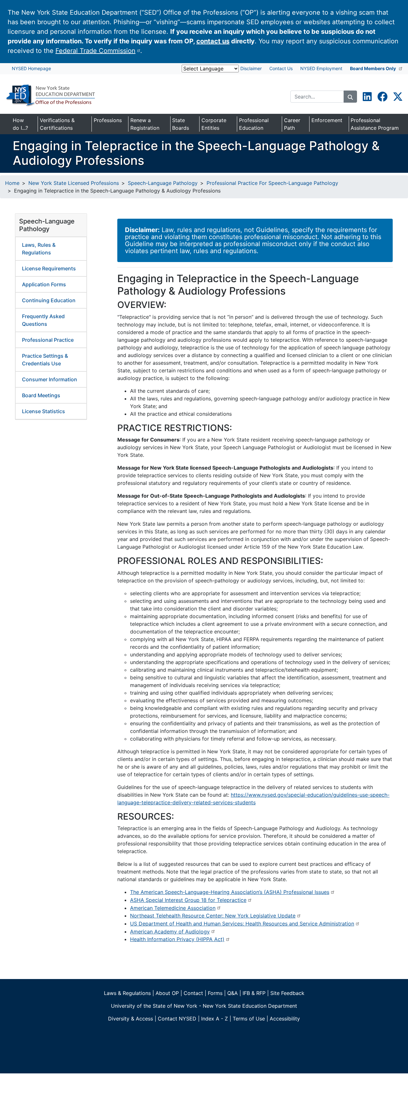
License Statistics (43, 411)
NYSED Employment (321, 68)
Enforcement (326, 120)
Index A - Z (214, 1018)
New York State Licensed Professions (73, 183)
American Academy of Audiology (170, 931)
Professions (108, 120)
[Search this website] (350, 97)
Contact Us (281, 68)
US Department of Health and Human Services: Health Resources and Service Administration (242, 923)
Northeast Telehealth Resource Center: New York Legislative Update (212, 915)
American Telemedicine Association (172, 908)
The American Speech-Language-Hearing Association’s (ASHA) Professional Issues (229, 892)
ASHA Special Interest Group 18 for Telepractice (188, 900)
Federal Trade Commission (95, 51)
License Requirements (49, 268)
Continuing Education (49, 300)
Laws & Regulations (127, 993)
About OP (167, 993)
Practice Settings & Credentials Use (45, 360)
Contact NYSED (177, 1018)
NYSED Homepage (31, 68)
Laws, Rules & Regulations (38, 249)
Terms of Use (249, 1018)
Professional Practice (48, 340)
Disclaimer (251, 68)
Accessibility (285, 1018)
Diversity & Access (130, 1018)
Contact (193, 993)
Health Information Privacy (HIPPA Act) (177, 939)
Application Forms (44, 284)
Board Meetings (41, 395)
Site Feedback (287, 993)
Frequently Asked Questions (43, 320)
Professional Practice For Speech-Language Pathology (272, 183)
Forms (215, 993)
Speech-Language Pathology (163, 183)
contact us (212, 41)
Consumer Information (49, 379)
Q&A (232, 993)
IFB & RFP (254, 993)
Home (12, 183)
